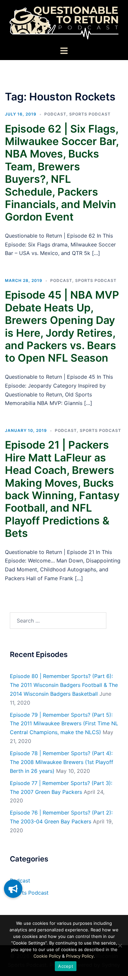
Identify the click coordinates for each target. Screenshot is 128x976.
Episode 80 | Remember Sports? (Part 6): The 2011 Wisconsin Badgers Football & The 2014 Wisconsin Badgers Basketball (64, 685)
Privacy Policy (80, 956)
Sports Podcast (90, 114)
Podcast (55, 114)
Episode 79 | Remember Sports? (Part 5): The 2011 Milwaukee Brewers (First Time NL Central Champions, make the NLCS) (64, 723)
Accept (65, 966)
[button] (13, 889)
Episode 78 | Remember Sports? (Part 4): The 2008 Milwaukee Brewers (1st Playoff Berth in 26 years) (61, 762)
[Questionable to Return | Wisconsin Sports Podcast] (64, 22)
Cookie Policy (47, 956)
